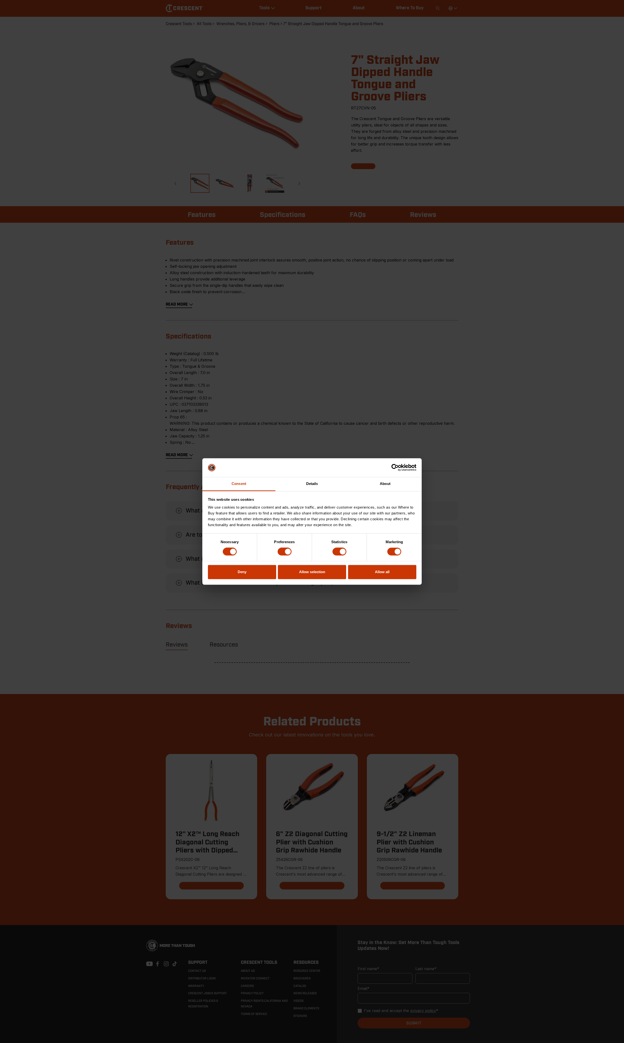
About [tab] (385, 484)
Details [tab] (312, 484)
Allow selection (312, 572)
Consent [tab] (239, 484)
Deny (242, 572)
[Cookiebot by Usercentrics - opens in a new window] (395, 467)
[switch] (285, 552)
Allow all (382, 572)
